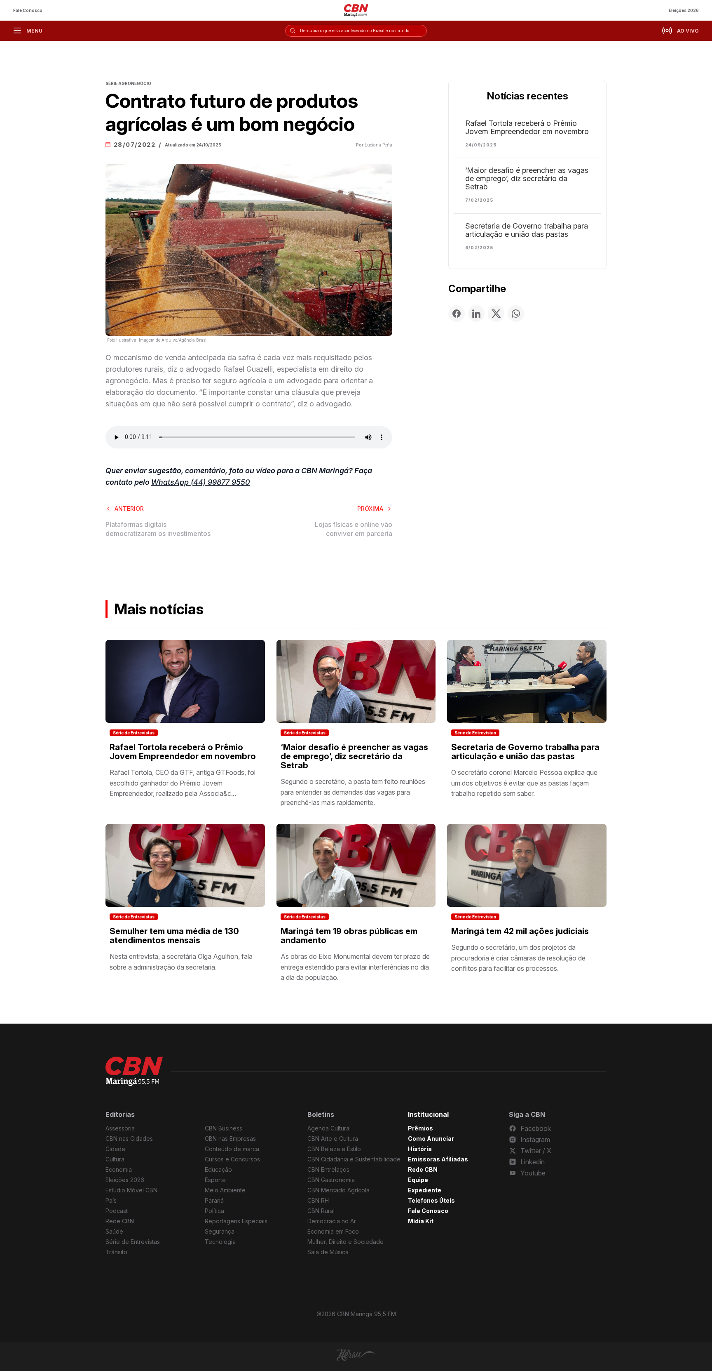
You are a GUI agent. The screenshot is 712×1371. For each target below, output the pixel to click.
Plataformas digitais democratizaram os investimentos (158, 529)
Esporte (215, 1179)
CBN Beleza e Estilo (334, 1148)
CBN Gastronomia (331, 1179)
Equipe (418, 1179)
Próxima (370, 508)
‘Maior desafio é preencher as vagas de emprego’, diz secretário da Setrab (526, 178)
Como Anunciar (431, 1138)
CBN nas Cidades (129, 1138)
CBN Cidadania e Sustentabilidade (353, 1159)
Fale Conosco (27, 10)
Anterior (129, 508)
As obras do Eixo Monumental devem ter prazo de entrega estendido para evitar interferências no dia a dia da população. (355, 967)
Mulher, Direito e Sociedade (345, 1241)
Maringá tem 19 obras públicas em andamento (349, 935)
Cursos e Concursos (232, 1159)
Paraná (214, 1200)
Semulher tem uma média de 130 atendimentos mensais (174, 935)
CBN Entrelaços (328, 1169)
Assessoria (120, 1128)
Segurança (219, 1231)
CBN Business (223, 1128)
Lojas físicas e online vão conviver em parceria (353, 529)
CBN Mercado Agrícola (338, 1190)
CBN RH (318, 1200)
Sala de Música (328, 1251)
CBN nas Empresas (230, 1138)
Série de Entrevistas (134, 732)
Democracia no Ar (331, 1221)
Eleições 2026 (684, 10)
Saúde (114, 1231)
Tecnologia (220, 1241)
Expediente (424, 1190)
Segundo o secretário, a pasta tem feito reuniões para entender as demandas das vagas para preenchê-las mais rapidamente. (353, 792)
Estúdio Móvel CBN (131, 1190)
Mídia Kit (420, 1221)
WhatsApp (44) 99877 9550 (200, 482)
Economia (118, 1169)
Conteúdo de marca (232, 1148)
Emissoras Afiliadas (438, 1159)
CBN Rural (321, 1210)
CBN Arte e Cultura (332, 1138)
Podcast (116, 1210)
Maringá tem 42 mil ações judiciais (520, 931)
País (111, 1200)
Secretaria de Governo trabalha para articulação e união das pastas (526, 230)
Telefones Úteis (431, 1200)
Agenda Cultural (329, 1128)
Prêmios (420, 1128)
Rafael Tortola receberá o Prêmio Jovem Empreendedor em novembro (527, 127)
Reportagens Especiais (236, 1221)
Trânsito (116, 1251)
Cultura (114, 1159)
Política (214, 1210)
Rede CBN (119, 1221)
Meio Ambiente (225, 1190)
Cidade (115, 1148)
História (420, 1148)
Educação (218, 1169)
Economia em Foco (333, 1231)
